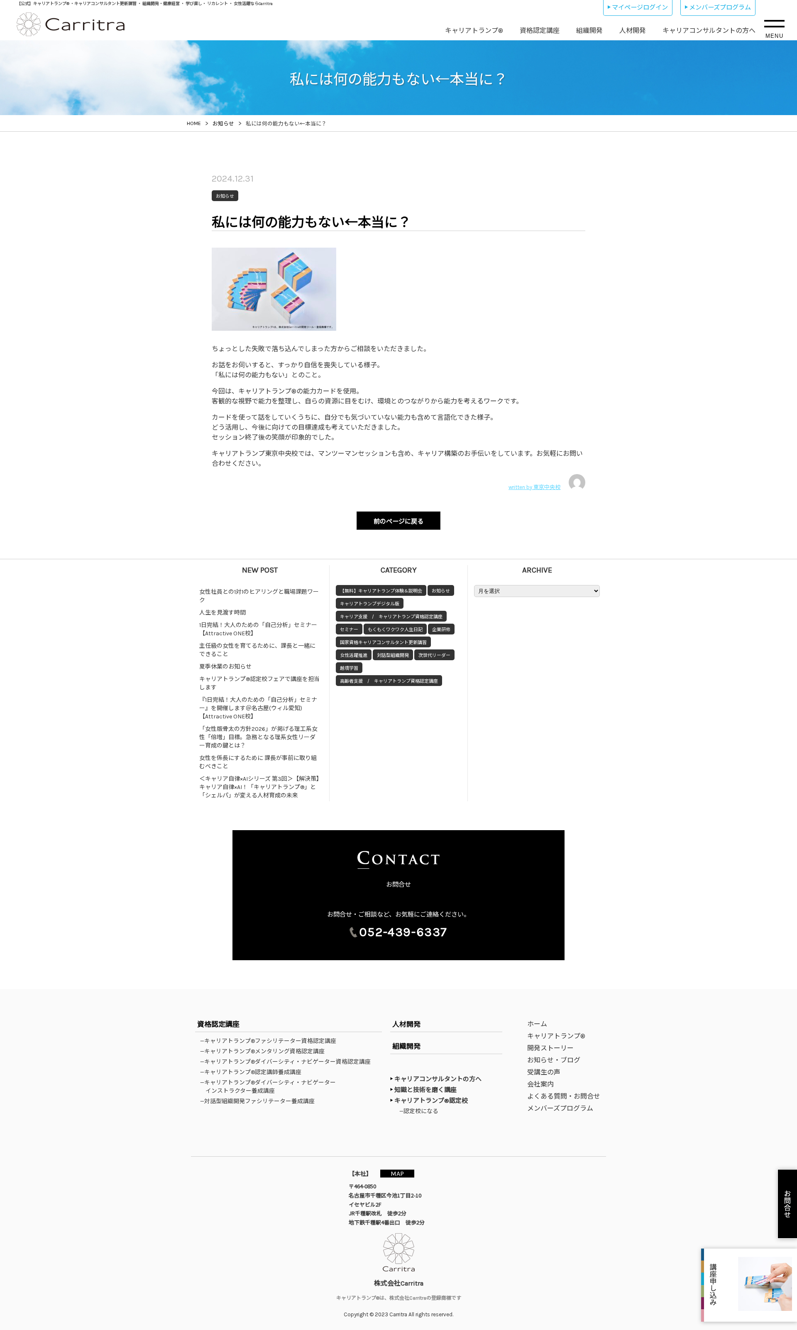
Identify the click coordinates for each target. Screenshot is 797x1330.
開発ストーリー (550, 1048)
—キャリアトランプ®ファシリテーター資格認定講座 (270, 1040)
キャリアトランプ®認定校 (431, 1100)
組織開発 (589, 30)
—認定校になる (419, 1111)
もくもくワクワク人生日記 (395, 629)
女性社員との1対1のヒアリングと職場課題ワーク (259, 596)
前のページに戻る (398, 521)
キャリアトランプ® (474, 30)
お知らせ (441, 591)
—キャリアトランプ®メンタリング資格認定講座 (265, 1051)
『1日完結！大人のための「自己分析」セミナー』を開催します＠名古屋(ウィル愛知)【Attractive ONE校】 (258, 708)
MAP (397, 1174)
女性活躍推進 (353, 655)
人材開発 (632, 30)
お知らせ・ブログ (553, 1060)
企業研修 (441, 629)
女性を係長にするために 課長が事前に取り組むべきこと (258, 762)
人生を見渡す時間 (222, 612)
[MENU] (774, 24)
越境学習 (349, 668)
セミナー (349, 629)
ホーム (537, 1024)
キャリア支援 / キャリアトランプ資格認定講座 (391, 617)
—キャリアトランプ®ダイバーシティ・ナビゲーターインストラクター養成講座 (270, 1086)
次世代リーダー (434, 655)
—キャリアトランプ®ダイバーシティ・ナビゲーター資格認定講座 (288, 1061)
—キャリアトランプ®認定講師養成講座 (253, 1072)
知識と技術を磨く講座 (425, 1090)
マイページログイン (640, 7)
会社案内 (540, 1084)
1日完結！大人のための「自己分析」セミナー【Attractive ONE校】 (258, 629)
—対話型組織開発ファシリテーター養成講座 (260, 1101)
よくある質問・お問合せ (563, 1096)
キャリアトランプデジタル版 (369, 604)
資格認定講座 (540, 30)
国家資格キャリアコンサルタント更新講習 (383, 642)
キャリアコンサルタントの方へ (709, 30)
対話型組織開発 (393, 655)
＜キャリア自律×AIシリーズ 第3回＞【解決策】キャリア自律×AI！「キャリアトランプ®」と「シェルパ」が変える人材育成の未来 (259, 787)
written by (534, 487)
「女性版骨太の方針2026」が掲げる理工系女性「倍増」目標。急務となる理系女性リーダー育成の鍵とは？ (258, 737)
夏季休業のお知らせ (225, 666)
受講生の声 (543, 1072)
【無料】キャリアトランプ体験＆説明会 (381, 591)
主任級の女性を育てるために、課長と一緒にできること (257, 650)
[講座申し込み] (749, 1285)
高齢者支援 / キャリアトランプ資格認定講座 (389, 681)
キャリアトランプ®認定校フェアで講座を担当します (259, 683)
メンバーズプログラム (720, 7)
